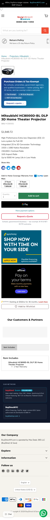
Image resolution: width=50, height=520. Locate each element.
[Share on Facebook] (3, 168)
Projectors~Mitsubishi (19, 56)
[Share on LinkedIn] (13, 168)
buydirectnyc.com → (12, 416)
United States (24, 490)
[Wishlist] (1, 9)
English (24, 482)
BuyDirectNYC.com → (37, 3)
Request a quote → (15, 103)
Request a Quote (25, 216)
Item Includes (9, 347)
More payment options (25, 211)
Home (4, 56)
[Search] (45, 30)
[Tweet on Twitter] (8, 168)
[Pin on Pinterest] (19, 168)
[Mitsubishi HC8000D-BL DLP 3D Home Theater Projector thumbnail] (7, 70)
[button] (25, 306)
